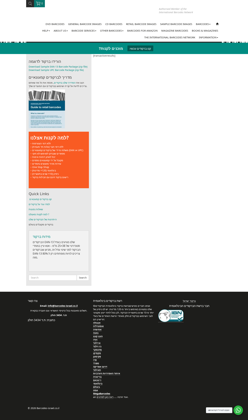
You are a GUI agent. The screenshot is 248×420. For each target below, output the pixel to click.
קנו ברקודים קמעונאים (40, 199)
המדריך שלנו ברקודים (65, 82)
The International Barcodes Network (169, 37)
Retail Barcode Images (141, 24)
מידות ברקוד (41, 236)
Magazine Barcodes (174, 30)
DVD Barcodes (55, 24)
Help (45, 30)
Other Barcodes (111, 30)
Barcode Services (83, 30)
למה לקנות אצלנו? (49, 137)
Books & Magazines (205, 30)
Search (83, 277)
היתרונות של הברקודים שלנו (43, 219)
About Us (60, 30)
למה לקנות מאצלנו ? (39, 214)
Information (207, 37)
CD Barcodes (113, 24)
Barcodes (202, 24)
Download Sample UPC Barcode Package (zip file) (56, 70)
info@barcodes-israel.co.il (63, 305)
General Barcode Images (85, 24)
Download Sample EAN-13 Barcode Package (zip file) (58, 66)
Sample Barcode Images (176, 24)
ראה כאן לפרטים (105, 397)
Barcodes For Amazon (142, 30)
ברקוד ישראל (189, 301)
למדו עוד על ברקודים (39, 204)
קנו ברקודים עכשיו (140, 48)
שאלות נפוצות (36, 209)
